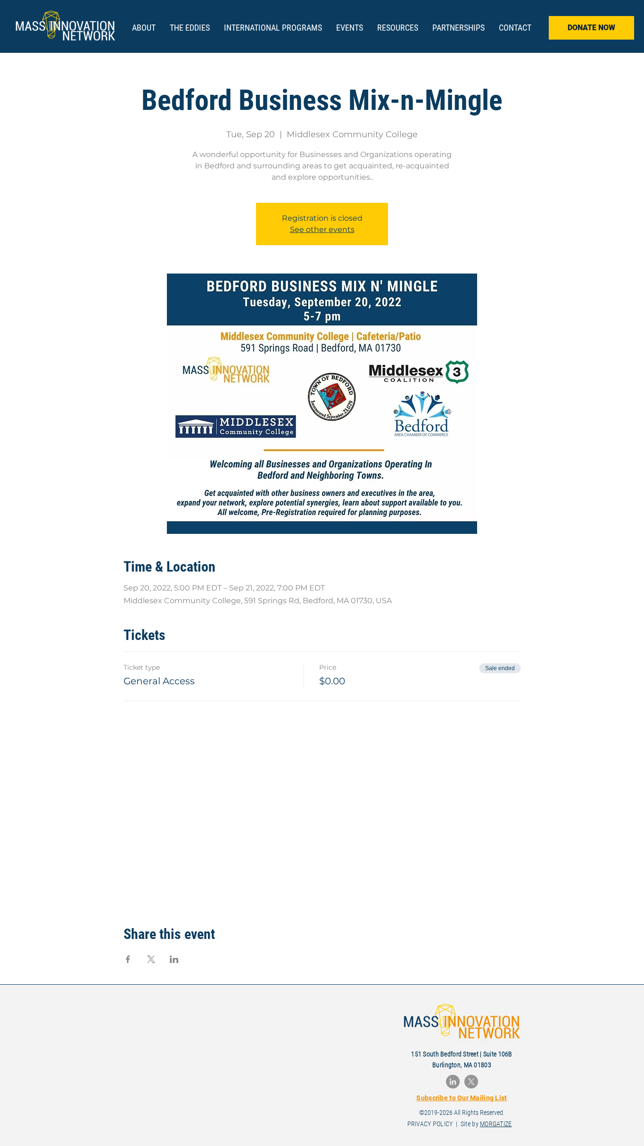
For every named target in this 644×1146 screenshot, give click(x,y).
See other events (322, 229)
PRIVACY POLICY (430, 1124)
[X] (471, 1081)
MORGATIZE (496, 1124)
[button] (190, 28)
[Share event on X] (151, 959)
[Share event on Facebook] (128, 959)
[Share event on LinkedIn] (174, 959)
